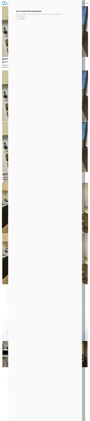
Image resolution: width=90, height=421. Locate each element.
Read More (21, 18)
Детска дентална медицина (28, 11)
